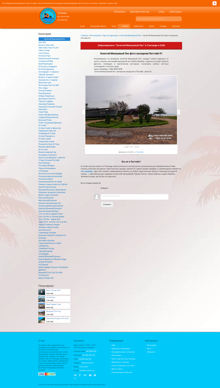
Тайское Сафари (45, 101)
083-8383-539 (91, 351)
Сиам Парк (43, 112)
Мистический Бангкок (47, 200)
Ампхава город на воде (48, 227)
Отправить (107, 204)
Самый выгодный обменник (121, 372)
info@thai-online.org (86, 370)
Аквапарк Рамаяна (46, 104)
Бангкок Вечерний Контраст (50, 208)
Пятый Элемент (45, 91)
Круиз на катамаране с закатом (51, 158)
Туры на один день (110, 35)
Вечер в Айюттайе (46, 45)
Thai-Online (140, 152)
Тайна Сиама (44, 50)
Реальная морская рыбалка (50, 176)
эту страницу (87, 171)
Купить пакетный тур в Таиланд (123, 359)
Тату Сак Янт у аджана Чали (50, 214)
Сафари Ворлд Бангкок (48, 117)
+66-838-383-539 (88, 355)
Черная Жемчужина (47, 168)
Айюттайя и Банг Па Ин (48, 48)
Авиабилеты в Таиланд (120, 362)
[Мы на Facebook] (80, 375)
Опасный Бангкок (45, 198)
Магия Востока (44, 83)
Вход (149, 348)
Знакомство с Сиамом (47, 80)
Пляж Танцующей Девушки (50, 123)
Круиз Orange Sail (46, 278)
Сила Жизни (43, 53)
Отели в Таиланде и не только (122, 365)
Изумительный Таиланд (48, 58)
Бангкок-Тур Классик (47, 187)
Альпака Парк (44, 56)
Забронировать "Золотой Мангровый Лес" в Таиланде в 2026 (131, 45)
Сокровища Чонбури (47, 233)
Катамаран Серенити (47, 155)
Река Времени (44, 93)
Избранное (151, 352)
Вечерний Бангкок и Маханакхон (52, 190)
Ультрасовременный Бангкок (50, 206)
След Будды (43, 254)
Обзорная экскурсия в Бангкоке (51, 192)
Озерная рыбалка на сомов (50, 182)
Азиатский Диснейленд (48, 115)
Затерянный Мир (45, 61)
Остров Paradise (45, 262)
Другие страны (116, 369)
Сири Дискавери (45, 251)
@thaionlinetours (88, 363)
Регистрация (151, 345)
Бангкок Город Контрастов (49, 203)
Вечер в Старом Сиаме (48, 77)
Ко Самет (42, 125)
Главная (84, 35)
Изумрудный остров (46, 133)
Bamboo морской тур (47, 152)
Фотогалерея (116, 355)
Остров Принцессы (46, 136)
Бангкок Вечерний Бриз (48, 211)
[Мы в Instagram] (99, 375)
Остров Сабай (44, 139)
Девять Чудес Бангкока (48, 195)
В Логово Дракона (46, 69)
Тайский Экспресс (46, 75)
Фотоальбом (95, 35)
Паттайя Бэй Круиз (46, 166)
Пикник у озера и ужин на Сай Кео (52, 184)
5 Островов (43, 171)
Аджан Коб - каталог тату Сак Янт (52, 222)
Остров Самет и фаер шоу (49, 128)
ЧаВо (113, 345)
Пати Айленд (44, 163)
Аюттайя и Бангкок (46, 241)
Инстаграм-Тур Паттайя (48, 85)
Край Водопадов (45, 64)
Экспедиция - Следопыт (48, 72)
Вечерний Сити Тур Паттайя (50, 272)
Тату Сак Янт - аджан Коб (49, 219)
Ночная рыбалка (45, 179)
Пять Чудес (43, 88)
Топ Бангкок (43, 275)
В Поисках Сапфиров (47, 67)
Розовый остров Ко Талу (48, 144)
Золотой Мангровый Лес (130, 35)
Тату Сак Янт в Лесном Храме (51, 217)
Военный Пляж (44, 120)
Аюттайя (42, 42)
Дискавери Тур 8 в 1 (47, 99)
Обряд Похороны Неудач (49, 225)
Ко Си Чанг (43, 150)
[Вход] (102, 191)
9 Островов (43, 265)
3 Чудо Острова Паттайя (48, 160)
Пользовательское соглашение (123, 352)
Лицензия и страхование (120, 348)
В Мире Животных (46, 96)
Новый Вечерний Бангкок (49, 256)
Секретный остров (46, 141)
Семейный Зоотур (46, 248)
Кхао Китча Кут (44, 230)
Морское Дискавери (46, 147)
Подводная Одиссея (47, 131)
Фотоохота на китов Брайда (50, 174)
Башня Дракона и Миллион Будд (52, 259)
